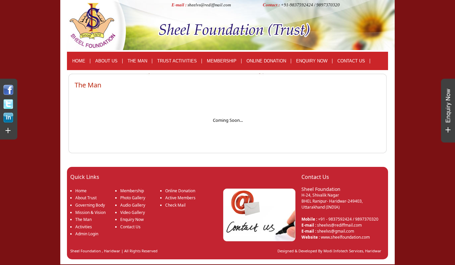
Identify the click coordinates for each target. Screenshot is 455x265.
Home (81, 191)
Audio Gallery (132, 205)
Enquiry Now (132, 219)
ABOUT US (106, 60)
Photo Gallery (132, 198)
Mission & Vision (90, 212)
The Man (83, 219)
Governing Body (90, 205)
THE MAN (137, 60)
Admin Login (86, 234)
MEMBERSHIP (221, 60)
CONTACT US (351, 60)
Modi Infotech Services (343, 250)
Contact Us (130, 227)
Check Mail (175, 205)
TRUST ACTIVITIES (177, 60)
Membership (132, 191)
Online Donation (180, 191)
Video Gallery (132, 212)
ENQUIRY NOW (311, 60)
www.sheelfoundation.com (345, 237)
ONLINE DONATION (266, 60)
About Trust (86, 198)
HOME (78, 60)
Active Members (180, 198)
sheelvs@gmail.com (335, 231)
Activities (83, 227)
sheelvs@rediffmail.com (209, 4)
